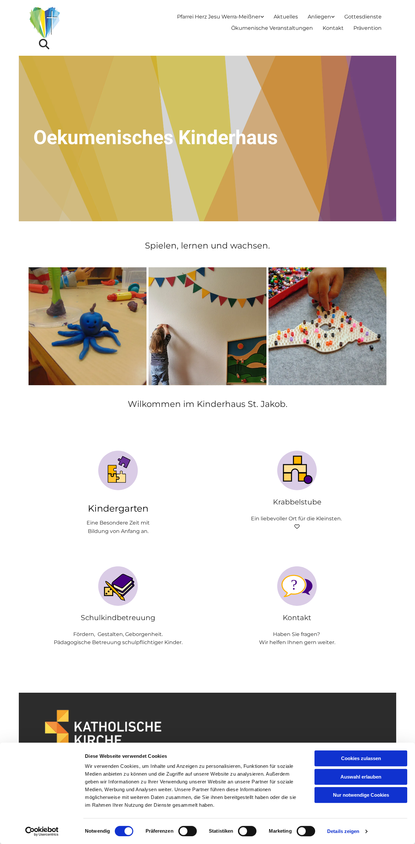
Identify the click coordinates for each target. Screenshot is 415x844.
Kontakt (333, 28)
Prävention (367, 28)
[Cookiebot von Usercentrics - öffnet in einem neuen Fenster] (42, 831)
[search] (44, 44)
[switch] (187, 831)
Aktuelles (286, 17)
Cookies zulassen (361, 758)
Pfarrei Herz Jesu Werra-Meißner (218, 17)
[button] (118, 508)
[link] (220, 17)
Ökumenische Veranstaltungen (272, 28)
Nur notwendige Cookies (361, 795)
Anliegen (319, 17)
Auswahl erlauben (360, 777)
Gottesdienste (363, 17)
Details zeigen (343, 831)
